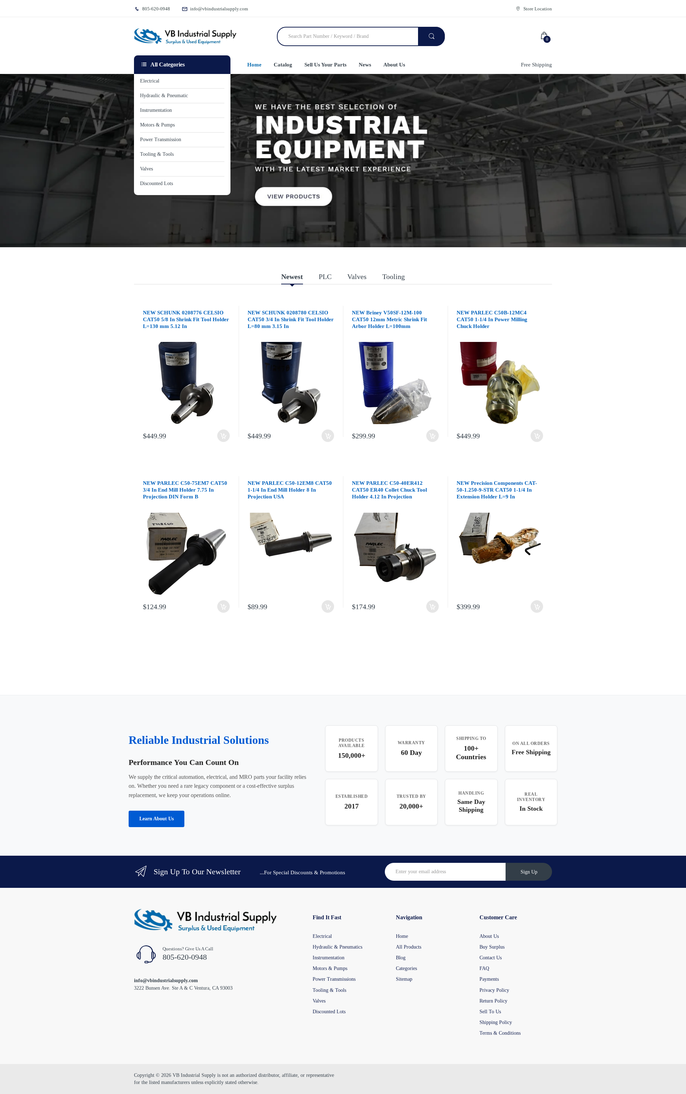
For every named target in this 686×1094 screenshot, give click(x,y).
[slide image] (343, 160)
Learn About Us (156, 818)
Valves (319, 1001)
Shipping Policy (495, 1022)
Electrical (322, 936)
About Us (489, 936)
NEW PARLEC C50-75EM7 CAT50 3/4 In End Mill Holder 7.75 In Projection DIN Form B (185, 489)
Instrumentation (328, 957)
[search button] (431, 36)
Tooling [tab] (393, 276)
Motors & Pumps (330, 968)
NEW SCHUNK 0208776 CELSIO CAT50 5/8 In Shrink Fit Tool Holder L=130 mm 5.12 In (186, 319)
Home (402, 936)
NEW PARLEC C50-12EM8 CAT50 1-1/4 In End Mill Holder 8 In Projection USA (290, 489)
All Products (408, 947)
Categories (406, 968)
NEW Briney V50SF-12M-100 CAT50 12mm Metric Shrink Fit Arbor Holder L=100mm (389, 319)
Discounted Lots (329, 1011)
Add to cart (223, 435)
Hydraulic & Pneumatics (337, 947)
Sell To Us (490, 1011)
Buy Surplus (491, 947)
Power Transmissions (334, 979)
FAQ (484, 968)
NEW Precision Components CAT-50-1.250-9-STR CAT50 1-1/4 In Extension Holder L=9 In (497, 489)
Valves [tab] (357, 276)
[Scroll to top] (7, 1082)
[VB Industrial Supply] (185, 36)
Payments (489, 979)
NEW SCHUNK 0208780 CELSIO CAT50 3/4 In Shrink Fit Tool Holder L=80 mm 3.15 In (291, 319)
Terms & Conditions (500, 1033)
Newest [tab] (292, 276)
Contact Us (490, 957)
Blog (401, 957)
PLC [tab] (325, 276)
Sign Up (529, 872)
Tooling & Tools (329, 990)
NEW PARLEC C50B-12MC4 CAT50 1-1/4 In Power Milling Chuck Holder (492, 319)
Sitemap (404, 979)
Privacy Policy (494, 990)
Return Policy (493, 1001)
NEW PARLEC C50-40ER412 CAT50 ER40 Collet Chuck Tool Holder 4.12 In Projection (389, 489)
